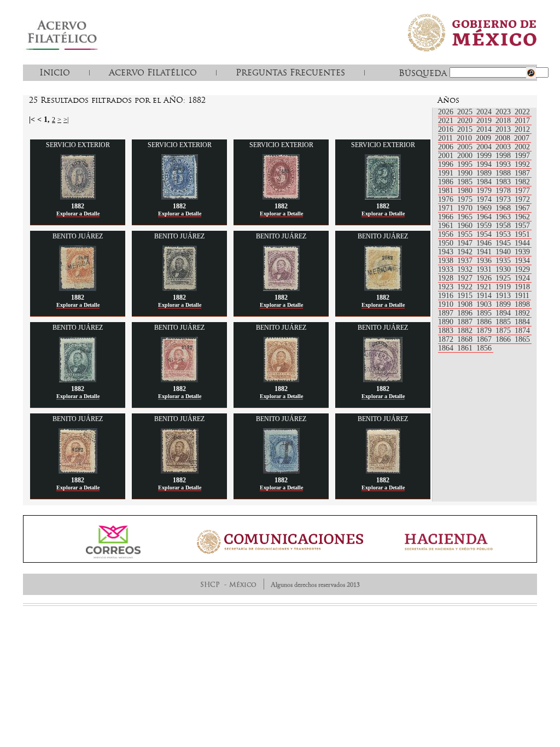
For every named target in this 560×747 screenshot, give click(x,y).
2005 (466, 147)
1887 (466, 322)
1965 (466, 217)
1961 (447, 225)
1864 (447, 348)
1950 (447, 243)
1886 (485, 322)
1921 (485, 287)
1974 (485, 199)
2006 (447, 147)
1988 (504, 173)
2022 (522, 112)
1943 (447, 252)
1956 (447, 234)
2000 (466, 155)
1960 (466, 225)
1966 (447, 217)
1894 (504, 313)
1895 (485, 313)
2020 (466, 120)
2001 (447, 155)
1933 (447, 269)
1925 (504, 278)
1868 (466, 339)
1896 (466, 313)
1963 (504, 217)
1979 (485, 190)
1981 (447, 190)
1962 (522, 217)
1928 (447, 278)
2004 (485, 147)
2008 (503, 138)
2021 (447, 120)
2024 (485, 112)
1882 (466, 330)
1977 (522, 190)
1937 (466, 260)
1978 (504, 190)
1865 (522, 339)
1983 (504, 182)
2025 (466, 112)
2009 (484, 138)
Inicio (54, 72)
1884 (522, 322)
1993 (504, 164)
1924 (522, 278)
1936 (485, 260)
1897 (447, 313)
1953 (504, 234)
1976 (447, 199)
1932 (466, 269)
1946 (485, 243)
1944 (522, 243)
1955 (466, 234)
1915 (466, 295)
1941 (485, 252)
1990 (466, 173)
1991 (447, 173)
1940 (504, 252)
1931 (485, 269)
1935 (504, 260)
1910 (447, 304)
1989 (485, 173)
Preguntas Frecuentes (290, 72)
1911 (522, 295)
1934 (522, 260)
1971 (447, 208)
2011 (446, 138)
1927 (466, 278)
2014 (485, 129)
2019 (485, 120)
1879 (485, 330)
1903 (485, 304)
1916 (447, 295)
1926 (485, 278)
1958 (504, 225)
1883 (447, 330)
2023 (504, 112)
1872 (447, 339)
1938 (447, 260)
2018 (504, 120)
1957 (522, 225)
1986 (447, 182)
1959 (485, 225)
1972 (522, 199)
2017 (522, 120)
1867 (485, 339)
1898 (522, 304)
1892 (522, 313)
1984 (485, 182)
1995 (466, 164)
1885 (504, 322)
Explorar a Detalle (78, 214)
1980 (466, 190)
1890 (447, 322)
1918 (522, 287)
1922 (466, 287)
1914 (485, 295)
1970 (466, 208)
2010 (465, 138)
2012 (522, 129)
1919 (504, 287)
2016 (447, 129)
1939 (522, 252)
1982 (522, 182)
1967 (522, 208)
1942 (466, 252)
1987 (522, 173)
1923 (447, 287)
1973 (504, 199)
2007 (521, 138)
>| (65, 120)
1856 (484, 348)
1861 (466, 348)
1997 (522, 155)
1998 (504, 155)
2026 (447, 112)
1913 (504, 295)
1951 (522, 234)
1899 (504, 304)
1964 (485, 217)
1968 (504, 208)
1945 (504, 243)
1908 (466, 304)
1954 (485, 234)
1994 (485, 164)
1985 (466, 182)
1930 (504, 269)
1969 (485, 208)
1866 (504, 339)
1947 (466, 243)
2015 (466, 129)
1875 (504, 330)
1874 (522, 330)
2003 (504, 147)
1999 (485, 155)
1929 (522, 269)
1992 (522, 164)
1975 (466, 199)
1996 (447, 164)
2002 (522, 147)
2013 (504, 129)
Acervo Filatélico (153, 72)
